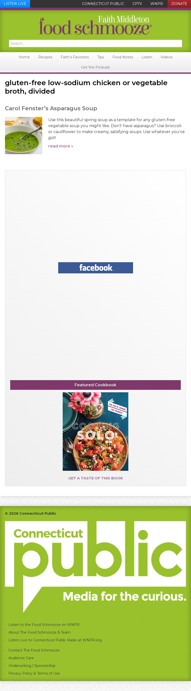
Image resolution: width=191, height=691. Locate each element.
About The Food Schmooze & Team (39, 632)
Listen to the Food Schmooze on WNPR (44, 624)
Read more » (60, 146)
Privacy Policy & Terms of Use (34, 673)
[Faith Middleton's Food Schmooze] (95, 25)
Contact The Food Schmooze (34, 650)
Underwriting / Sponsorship (31, 665)
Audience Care (21, 658)
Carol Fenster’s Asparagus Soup (51, 108)
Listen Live (15, 3)
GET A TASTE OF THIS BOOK (95, 478)
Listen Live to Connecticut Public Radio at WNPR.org (55, 640)
